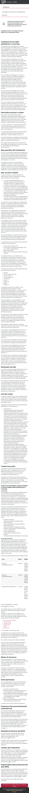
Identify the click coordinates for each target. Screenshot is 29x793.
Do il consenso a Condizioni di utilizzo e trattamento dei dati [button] (14, 785)
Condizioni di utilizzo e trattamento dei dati (14, 790)
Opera (5, 626)
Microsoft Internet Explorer (10, 620)
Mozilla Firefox (7, 625)
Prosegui (14, 791)
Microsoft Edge (7, 622)
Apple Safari (6, 627)
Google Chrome (7, 623)
